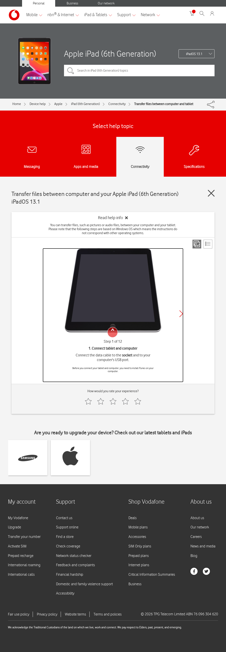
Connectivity (117, 104)
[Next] (181, 313)
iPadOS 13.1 (194, 54)
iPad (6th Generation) (85, 104)
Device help (38, 104)
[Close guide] (211, 193)
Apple (58, 104)
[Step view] (196, 244)
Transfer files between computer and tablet (163, 104)
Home (16, 104)
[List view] (207, 244)
